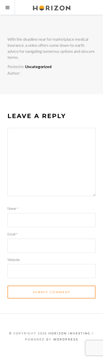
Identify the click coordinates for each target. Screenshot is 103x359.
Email (13, 234)
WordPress (65, 339)
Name (13, 208)
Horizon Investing (69, 333)
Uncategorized (38, 66)
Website (14, 260)
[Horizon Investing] (51, 7)
